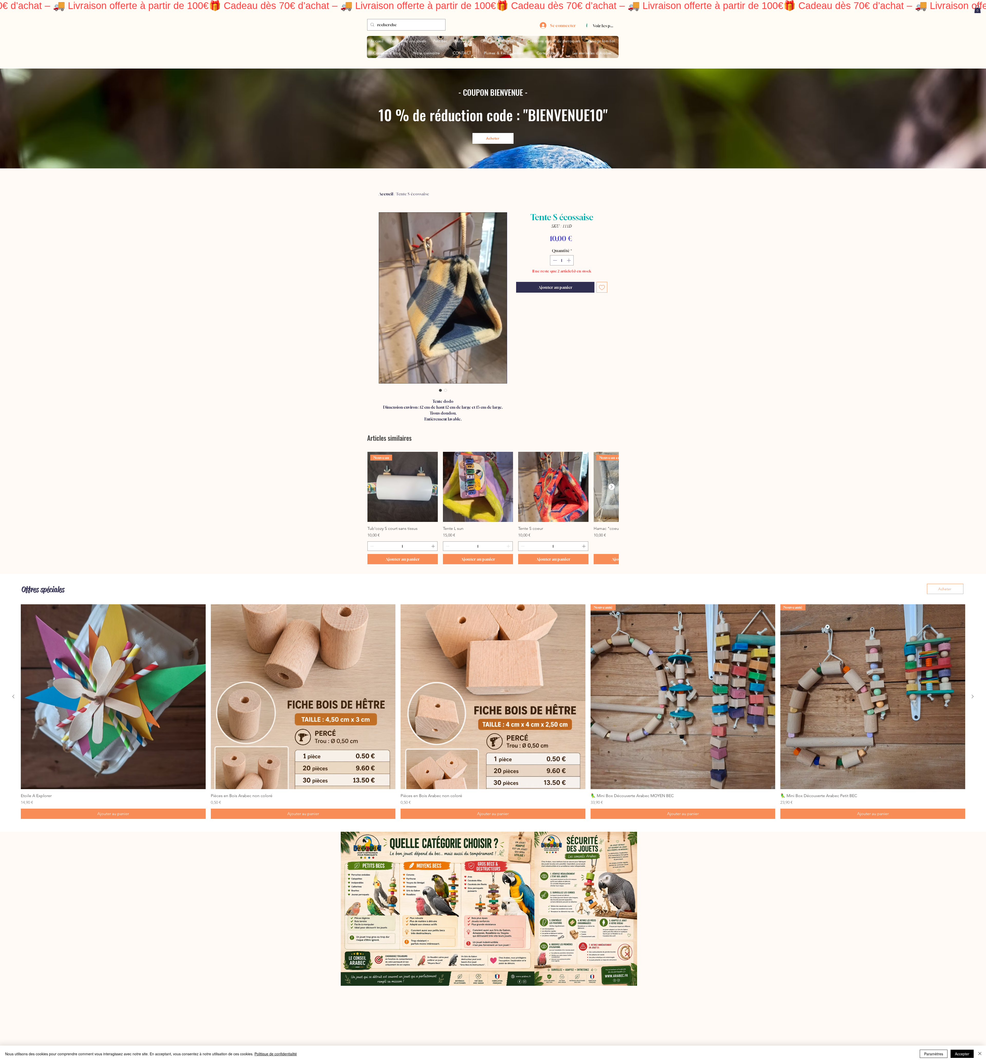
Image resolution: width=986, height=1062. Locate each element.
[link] (977, 9)
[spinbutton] (562, 260)
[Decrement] (554, 260)
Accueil (386, 193)
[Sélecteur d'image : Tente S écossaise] (440, 390)
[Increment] (569, 260)
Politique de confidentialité (275, 1053)
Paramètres (933, 1053)
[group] (493, 508)
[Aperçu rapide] (478, 487)
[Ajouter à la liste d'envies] (601, 287)
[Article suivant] (612, 487)
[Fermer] (980, 1054)
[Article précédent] (13, 696)
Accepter (962, 1053)
